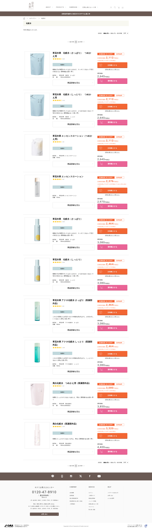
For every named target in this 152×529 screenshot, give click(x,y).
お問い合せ (44, 514)
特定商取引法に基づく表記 (76, 501)
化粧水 (43, 18)
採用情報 (72, 495)
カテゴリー (32, 18)
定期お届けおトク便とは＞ (112, 69)
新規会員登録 (92, 498)
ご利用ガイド (92, 495)
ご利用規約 (72, 504)
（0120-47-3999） (44, 506)
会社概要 (72, 492)
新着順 (100, 33)
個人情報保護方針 (74, 498)
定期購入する (112, 65)
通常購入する (112, 81)
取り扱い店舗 (92, 509)
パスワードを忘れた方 (113, 492)
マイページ (91, 506)
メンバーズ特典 (92, 501)
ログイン (91, 492)
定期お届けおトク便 (93, 504)
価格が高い (113, 33)
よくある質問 (111, 498)
